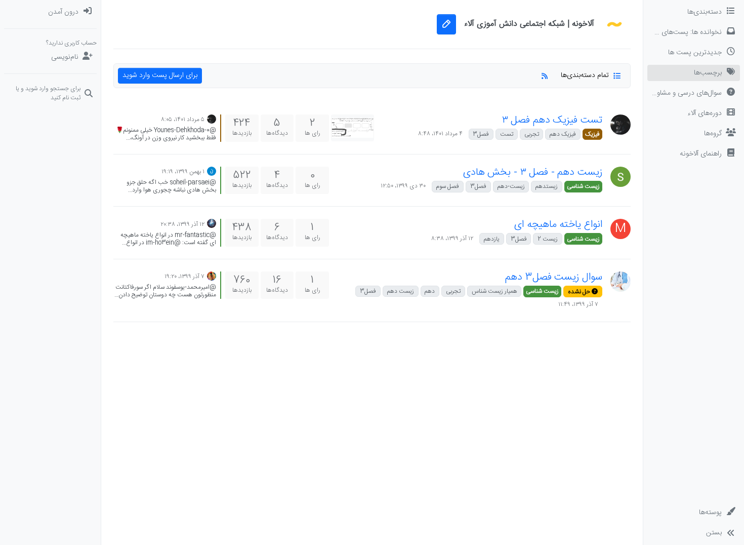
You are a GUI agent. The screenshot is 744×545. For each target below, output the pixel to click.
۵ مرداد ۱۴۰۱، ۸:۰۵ (182, 119)
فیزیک (592, 134)
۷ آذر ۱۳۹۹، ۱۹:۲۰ (184, 276)
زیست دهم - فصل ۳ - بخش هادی (532, 172)
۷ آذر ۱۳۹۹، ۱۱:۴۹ (578, 304)
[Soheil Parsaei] (620, 177)
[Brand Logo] (614, 24)
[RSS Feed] (544, 76)
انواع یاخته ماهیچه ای (558, 224)
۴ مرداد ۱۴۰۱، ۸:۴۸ (440, 134)
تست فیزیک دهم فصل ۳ (552, 120)
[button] (693, 154)
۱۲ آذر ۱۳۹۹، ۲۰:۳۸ (182, 224)
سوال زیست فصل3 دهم (553, 277)
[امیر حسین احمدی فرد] (620, 124)
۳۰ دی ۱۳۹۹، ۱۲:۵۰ (403, 186)
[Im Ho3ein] (211, 224)
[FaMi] (211, 276)
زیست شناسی (583, 186)
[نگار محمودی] (211, 171)
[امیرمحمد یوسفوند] (620, 281)
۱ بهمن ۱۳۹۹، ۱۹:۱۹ (182, 172)
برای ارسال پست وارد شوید (159, 75)
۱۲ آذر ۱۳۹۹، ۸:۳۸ (452, 238)
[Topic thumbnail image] (352, 127)
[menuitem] (50, 12)
